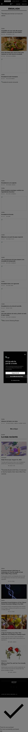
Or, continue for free (15, 380)
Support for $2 (15, 373)
